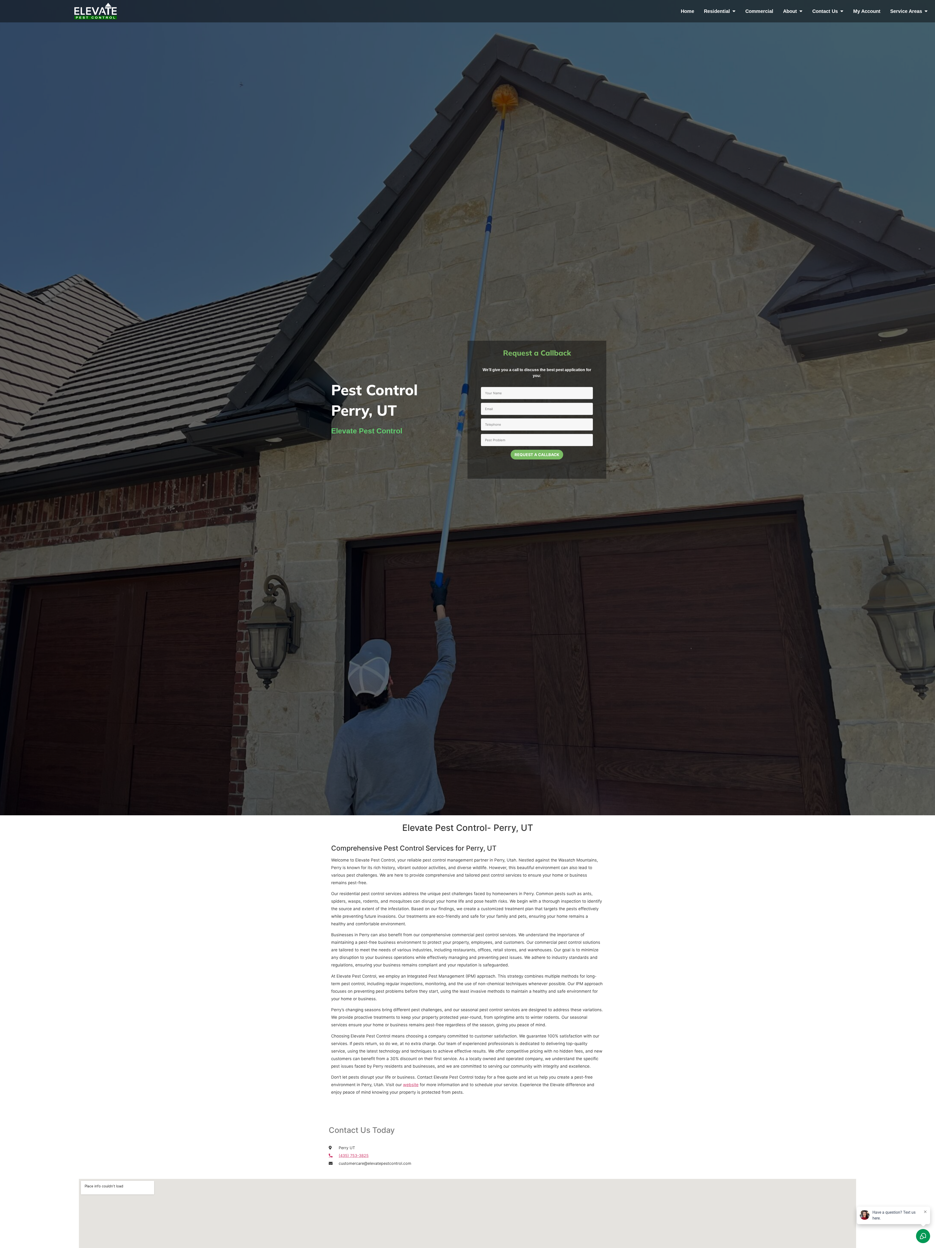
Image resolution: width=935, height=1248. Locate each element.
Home (687, 11)
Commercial (759, 11)
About (790, 11)
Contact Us (825, 11)
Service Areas (906, 11)
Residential (717, 11)
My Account (866, 11)
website (411, 1084)
